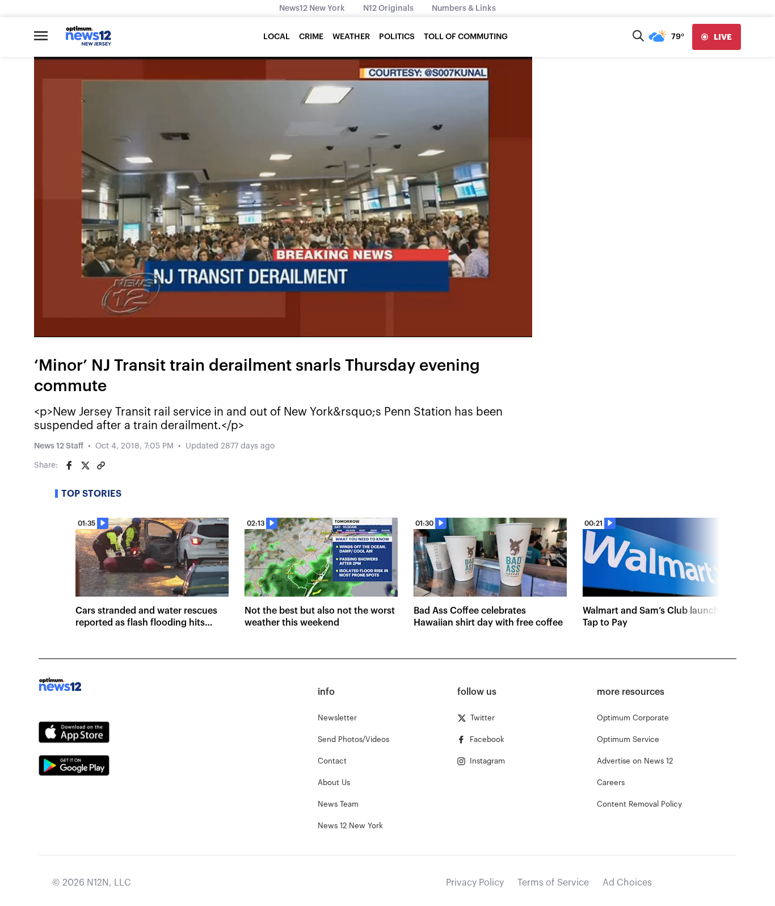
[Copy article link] (101, 465)
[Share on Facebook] (69, 465)
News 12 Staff (58, 446)
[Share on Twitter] (85, 465)
